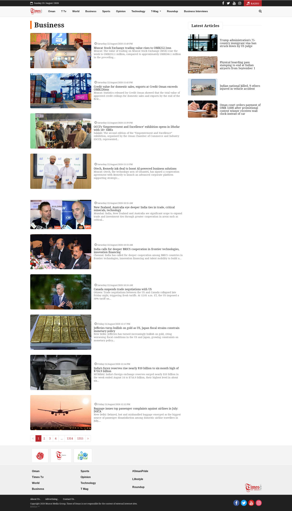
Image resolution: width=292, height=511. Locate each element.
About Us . (35, 499)
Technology (138, 11)
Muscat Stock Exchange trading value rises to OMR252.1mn (132, 48)
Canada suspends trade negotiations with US (123, 289)
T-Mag (155, 11)
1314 (70, 438)
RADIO (254, 3)
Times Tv (38, 477)
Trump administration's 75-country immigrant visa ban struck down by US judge (238, 43)
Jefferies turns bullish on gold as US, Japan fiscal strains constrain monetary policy (136, 329)
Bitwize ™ (35, 506)
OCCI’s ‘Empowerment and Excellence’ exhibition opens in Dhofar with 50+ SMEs (137, 128)
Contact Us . (69, 499)
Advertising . (51, 499)
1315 (80, 438)
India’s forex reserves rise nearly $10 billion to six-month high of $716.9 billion (136, 369)
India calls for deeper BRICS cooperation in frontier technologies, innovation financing (136, 250)
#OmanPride (140, 471)
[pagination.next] (88, 438)
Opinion (121, 11)
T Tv (63, 11)
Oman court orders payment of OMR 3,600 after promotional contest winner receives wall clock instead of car (240, 109)
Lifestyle (137, 479)
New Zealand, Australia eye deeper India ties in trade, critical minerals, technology (134, 208)
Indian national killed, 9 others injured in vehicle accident (240, 87)
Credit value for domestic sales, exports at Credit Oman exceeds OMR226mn (136, 88)
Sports (106, 11)
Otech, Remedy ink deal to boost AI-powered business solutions (135, 168)
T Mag (84, 488)
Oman (51, 11)
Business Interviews (196, 11)
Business (90, 11)
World (75, 11)
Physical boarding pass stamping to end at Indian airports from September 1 (237, 65)
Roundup (172, 11)
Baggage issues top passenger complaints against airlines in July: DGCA (136, 410)
